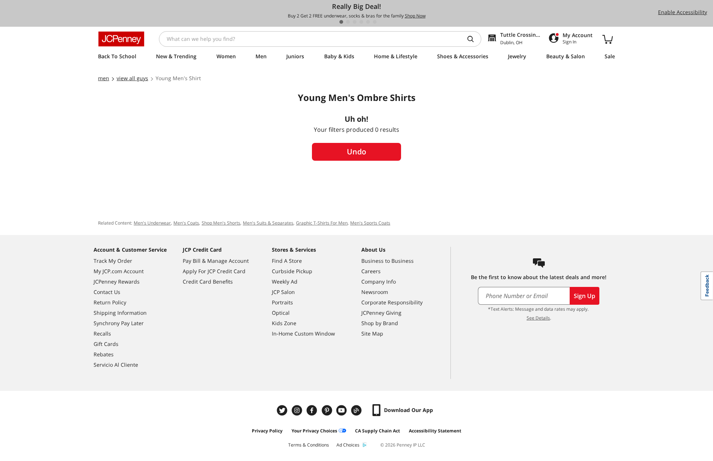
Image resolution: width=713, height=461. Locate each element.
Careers (371, 271)
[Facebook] (312, 410)
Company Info (378, 281)
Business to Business (387, 260)
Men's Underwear (152, 223)
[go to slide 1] (341, 22)
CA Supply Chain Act (377, 431)
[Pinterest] (327, 410)
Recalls (102, 333)
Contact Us (107, 291)
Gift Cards (106, 343)
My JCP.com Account (119, 271)
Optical (281, 312)
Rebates (104, 354)
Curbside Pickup (292, 271)
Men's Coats (186, 223)
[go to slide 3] (354, 22)
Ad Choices (347, 445)
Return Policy (110, 302)
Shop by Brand (379, 323)
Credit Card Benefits (208, 281)
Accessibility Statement (435, 431)
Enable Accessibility (682, 12)
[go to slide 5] (368, 22)
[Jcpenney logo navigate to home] (121, 39)
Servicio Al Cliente (116, 364)
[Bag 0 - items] (607, 39)
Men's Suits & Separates (268, 223)
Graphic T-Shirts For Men (322, 223)
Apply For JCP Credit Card (214, 271)
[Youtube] (342, 410)
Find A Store (287, 260)
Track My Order (113, 260)
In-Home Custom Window (303, 333)
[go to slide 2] (348, 22)
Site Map (372, 333)
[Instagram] (297, 410)
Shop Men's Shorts (221, 223)
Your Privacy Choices (314, 431)
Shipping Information (120, 312)
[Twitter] (283, 410)
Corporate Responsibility (392, 302)
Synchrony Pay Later (119, 323)
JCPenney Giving (381, 312)
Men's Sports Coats (370, 223)
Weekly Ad (284, 281)
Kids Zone (284, 323)
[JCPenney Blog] (357, 410)
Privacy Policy (267, 431)
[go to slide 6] (375, 22)
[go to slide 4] (361, 22)
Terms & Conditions (308, 445)
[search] (473, 39)
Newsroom (374, 291)
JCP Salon (283, 291)
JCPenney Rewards (117, 281)
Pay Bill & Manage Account (216, 260)
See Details (538, 318)
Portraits (282, 302)
